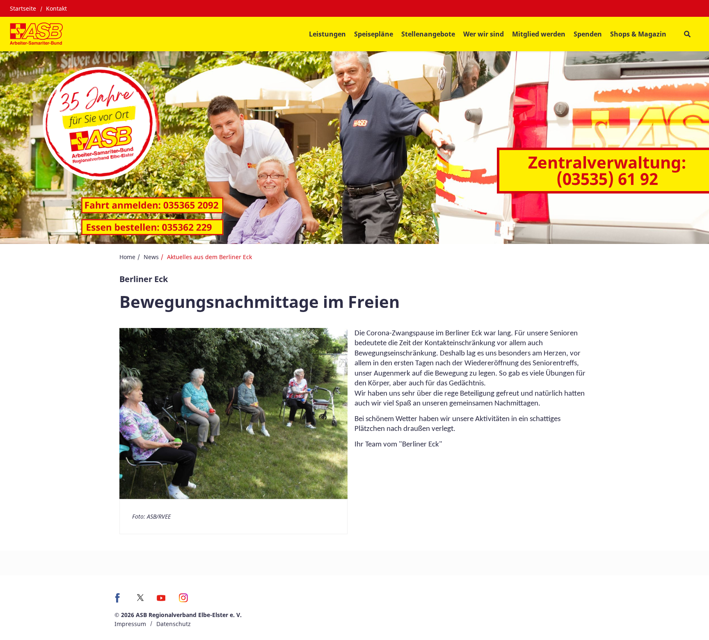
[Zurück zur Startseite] (36, 34)
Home (127, 257)
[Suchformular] (687, 34)
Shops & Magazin (638, 34)
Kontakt (56, 8)
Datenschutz (173, 624)
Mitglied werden (538, 34)
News (151, 257)
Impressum (130, 624)
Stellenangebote (428, 34)
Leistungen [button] (327, 34)
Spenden (588, 34)
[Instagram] (183, 601)
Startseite (23, 8)
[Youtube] (161, 601)
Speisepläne (373, 34)
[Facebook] (119, 601)
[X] (140, 598)
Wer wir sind (483, 34)
